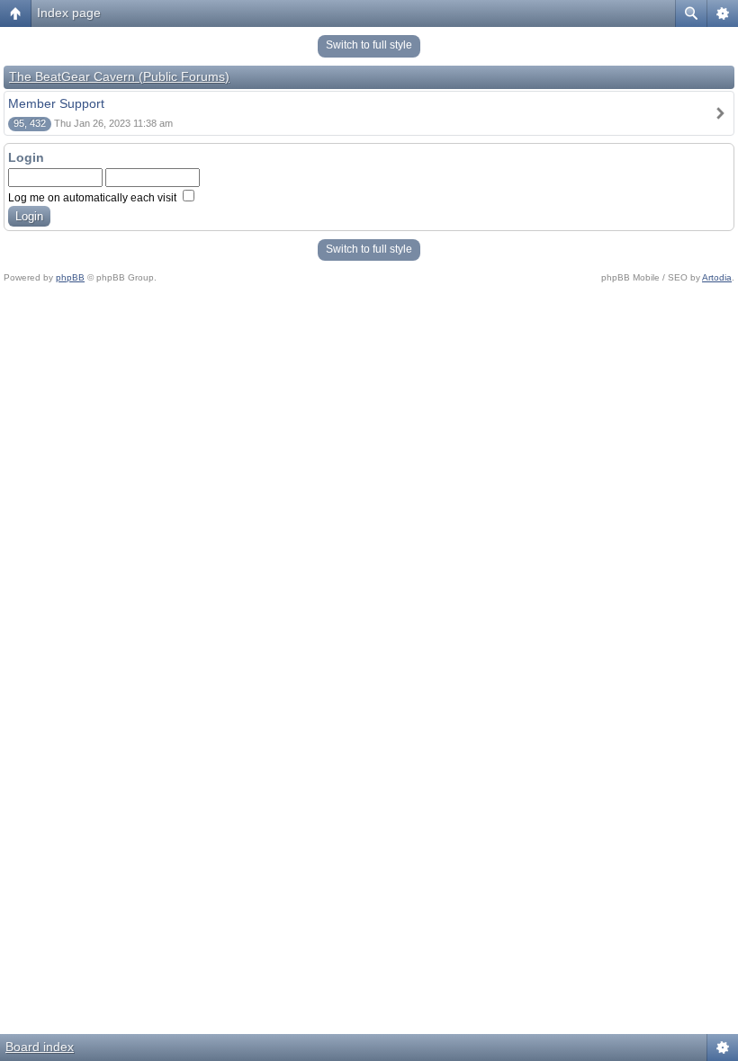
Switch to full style (369, 45)
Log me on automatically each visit (93, 198)
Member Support (56, 103)
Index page (69, 12)
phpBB (70, 277)
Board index (39, 1046)
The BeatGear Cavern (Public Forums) (119, 76)
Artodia (717, 277)
